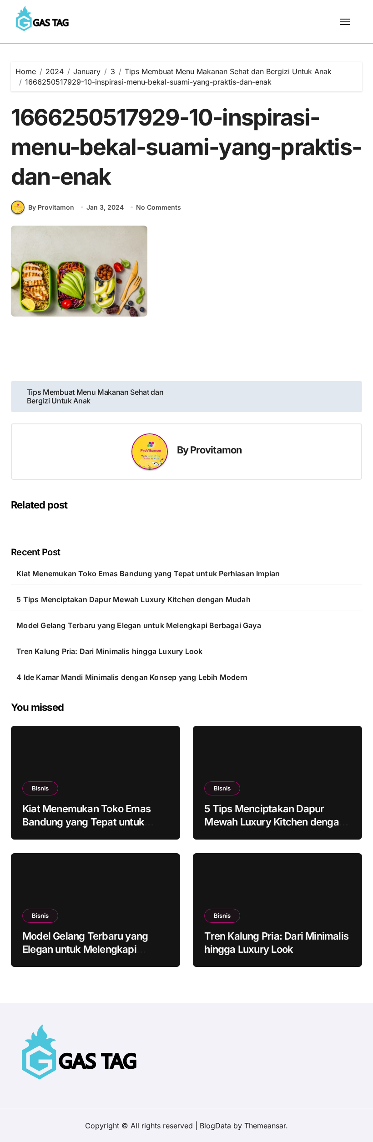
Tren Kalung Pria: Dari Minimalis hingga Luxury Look (109, 651)
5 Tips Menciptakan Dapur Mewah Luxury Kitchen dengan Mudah (133, 599)
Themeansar (265, 1125)
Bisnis (40, 788)
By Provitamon (51, 207)
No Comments (158, 207)
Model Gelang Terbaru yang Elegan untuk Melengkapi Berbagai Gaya (138, 625)
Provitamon (216, 450)
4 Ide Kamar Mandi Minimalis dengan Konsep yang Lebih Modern (131, 677)
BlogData (215, 1125)
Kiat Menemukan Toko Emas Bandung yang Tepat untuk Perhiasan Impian (148, 573)
